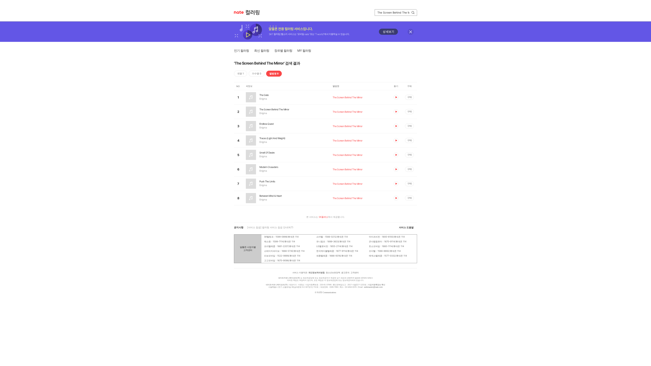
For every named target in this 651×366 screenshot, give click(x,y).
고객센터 (355, 272)
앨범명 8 (274, 73)
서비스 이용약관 (299, 272)
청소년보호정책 (333, 272)
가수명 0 (256, 73)
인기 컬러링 (241, 50)
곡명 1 (240, 73)
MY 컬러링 (304, 50)
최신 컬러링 (261, 50)
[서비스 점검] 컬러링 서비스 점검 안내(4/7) (270, 227)
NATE (239, 12)
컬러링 (254, 12)
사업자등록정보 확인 (376, 285)
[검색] (413, 12)
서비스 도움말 (406, 227)
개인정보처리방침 (316, 272)
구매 (409, 97)
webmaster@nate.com (373, 287)
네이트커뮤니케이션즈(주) (289, 278)
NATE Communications (326, 292)
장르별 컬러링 (283, 50)
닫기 (411, 32)
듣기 (396, 97)
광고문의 (345, 272)
